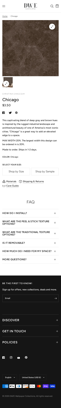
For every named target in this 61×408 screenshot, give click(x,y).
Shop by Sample (44, 171)
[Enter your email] (55, 298)
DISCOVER (10, 320)
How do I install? (14, 213)
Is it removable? (13, 242)
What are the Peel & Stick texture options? (25, 222)
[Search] (52, 6)
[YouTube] (20, 357)
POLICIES (10, 342)
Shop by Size (16, 171)
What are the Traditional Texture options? (26, 233)
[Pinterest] (28, 357)
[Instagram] (13, 357)
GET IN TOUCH (14, 331)
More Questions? (14, 259)
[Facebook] (5, 357)
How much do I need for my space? (26, 251)
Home (5, 16)
